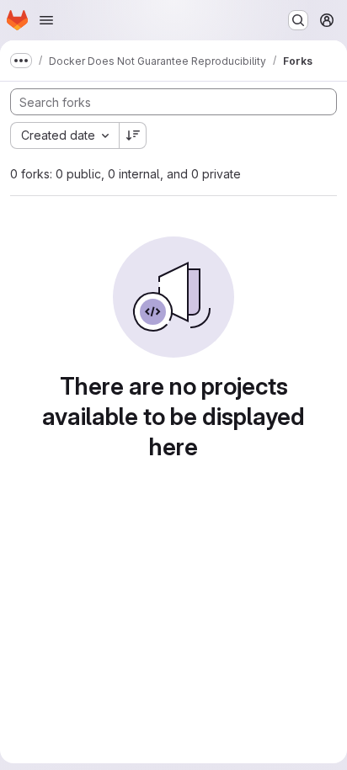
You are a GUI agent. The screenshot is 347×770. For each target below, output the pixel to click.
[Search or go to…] (298, 20)
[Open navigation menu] (46, 20)
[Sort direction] (133, 135)
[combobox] (64, 135)
